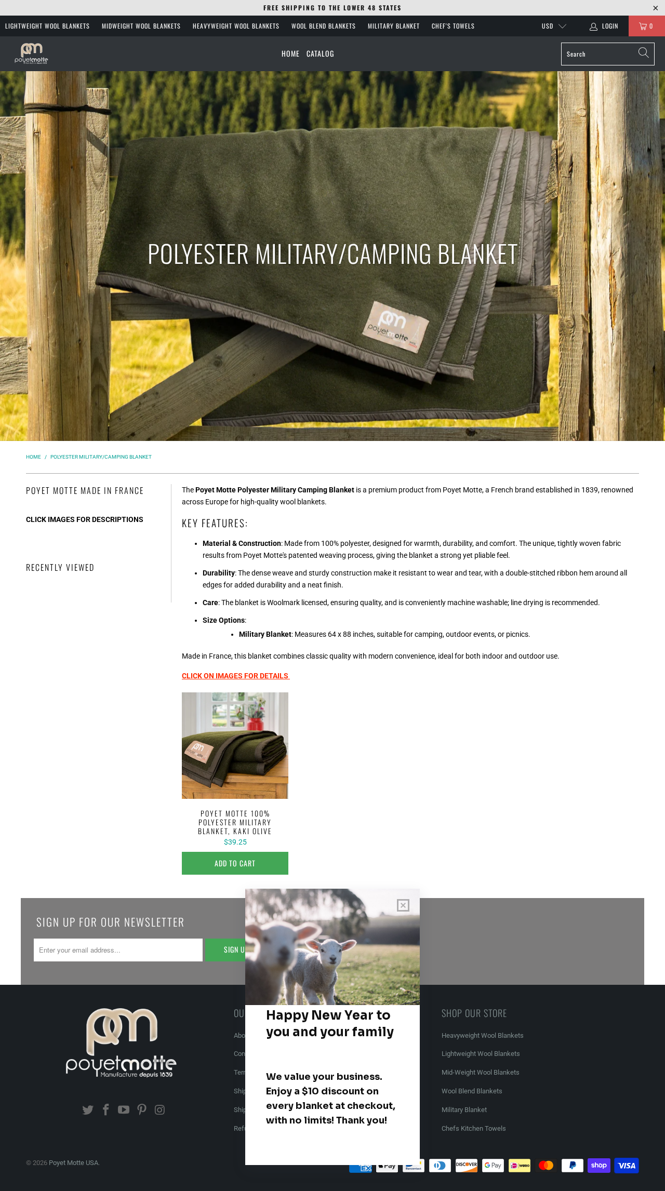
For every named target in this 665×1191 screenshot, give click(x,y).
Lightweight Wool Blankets (47, 25)
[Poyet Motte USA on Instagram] (160, 1110)
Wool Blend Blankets (323, 25)
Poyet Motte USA (73, 1163)
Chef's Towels (453, 25)
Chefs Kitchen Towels (474, 1128)
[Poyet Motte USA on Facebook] (106, 1110)
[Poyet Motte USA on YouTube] (124, 1110)
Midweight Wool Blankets (141, 25)
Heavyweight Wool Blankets (236, 25)
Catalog (320, 53)
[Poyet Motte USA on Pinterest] (142, 1110)
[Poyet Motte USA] (32, 54)
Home (291, 53)
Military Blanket (394, 25)
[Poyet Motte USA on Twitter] (88, 1110)
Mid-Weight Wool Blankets (481, 1072)
